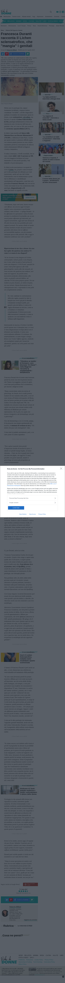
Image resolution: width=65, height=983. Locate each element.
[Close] (61, 469)
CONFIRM (16, 508)
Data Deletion (23, 514)
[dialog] (32, 491)
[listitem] (32, 498)
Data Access (32, 514)
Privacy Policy (42, 514)
